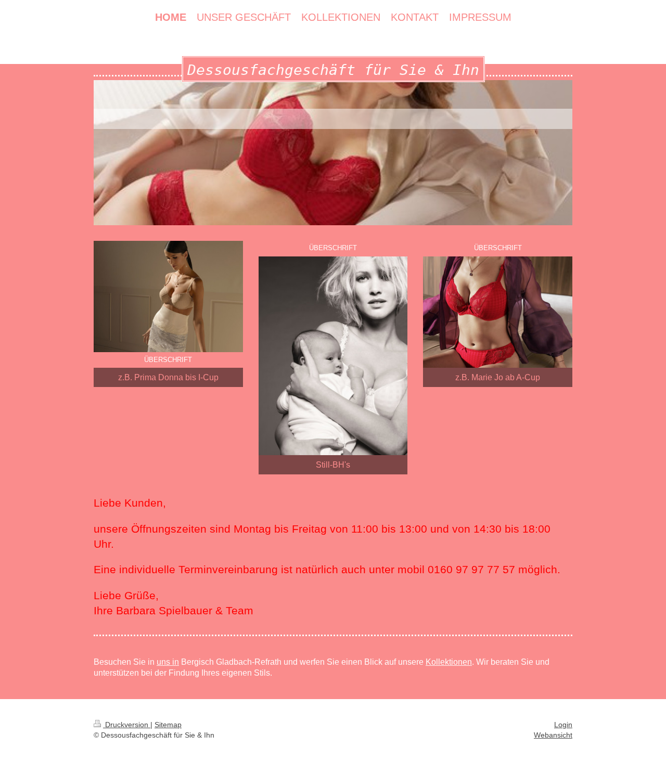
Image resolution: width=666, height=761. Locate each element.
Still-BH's (333, 464)
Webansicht (553, 735)
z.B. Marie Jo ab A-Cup (497, 377)
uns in (168, 661)
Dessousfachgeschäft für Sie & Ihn (333, 70)
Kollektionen (449, 661)
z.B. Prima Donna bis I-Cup (168, 377)
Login (563, 724)
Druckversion (126, 724)
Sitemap (168, 724)
